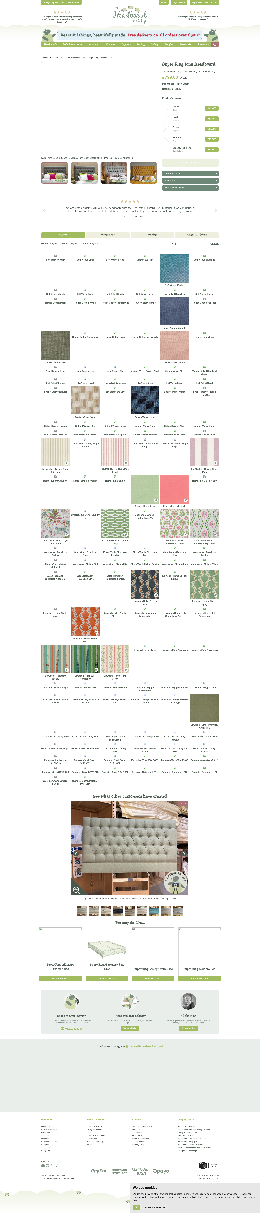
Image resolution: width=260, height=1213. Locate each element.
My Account (179, 2)
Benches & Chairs (49, 1142)
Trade (163, 2)
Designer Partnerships (96, 1135)
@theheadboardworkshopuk (144, 1046)
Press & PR (137, 1135)
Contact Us (137, 1132)
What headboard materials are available (194, 1148)
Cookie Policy (138, 1142)
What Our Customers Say (143, 1126)
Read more (129, 1028)
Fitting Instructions (94, 1129)
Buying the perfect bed (187, 1132)
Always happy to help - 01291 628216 (61, 2)
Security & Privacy (139, 1145)
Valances (45, 1135)
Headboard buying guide (188, 1142)
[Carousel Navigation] (130, 210)
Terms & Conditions (140, 1139)
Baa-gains (45, 1151)
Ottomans (45, 1132)
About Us (136, 1129)
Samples (45, 1145)
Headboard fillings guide (187, 1126)
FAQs (89, 1132)
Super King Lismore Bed (200, 969)
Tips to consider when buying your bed (193, 1129)
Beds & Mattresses (49, 1129)
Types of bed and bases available (191, 1139)
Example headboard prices (188, 1151)
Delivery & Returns (95, 1126)
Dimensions (92, 1139)
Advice (89, 1145)
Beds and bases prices (187, 1135)
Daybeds (45, 1139)
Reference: (167, 89)
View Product (60, 978)
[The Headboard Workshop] (130, 14)
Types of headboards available (190, 1145)
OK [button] (136, 1207)
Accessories (46, 1148)
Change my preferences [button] (154, 1207)
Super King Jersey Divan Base (153, 969)
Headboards (46, 1126)
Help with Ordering (95, 1142)
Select (212, 108)
